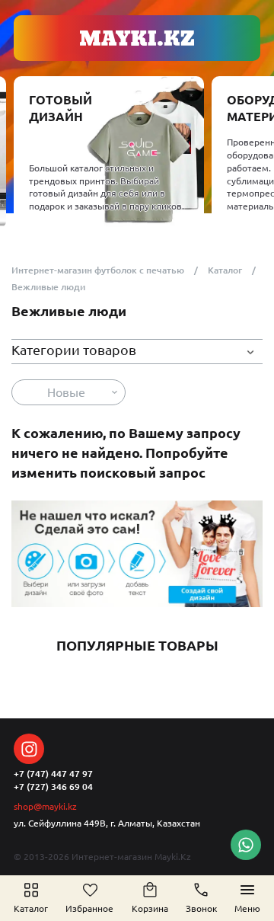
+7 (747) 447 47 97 (53, 774)
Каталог (225, 270)
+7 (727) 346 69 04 (53, 786)
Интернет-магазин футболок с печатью (97, 270)
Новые (66, 392)
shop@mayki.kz (45, 806)
